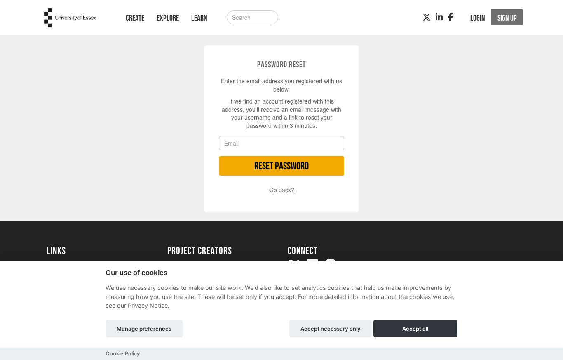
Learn (199, 17)
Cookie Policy (123, 354)
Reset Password (281, 166)
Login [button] (477, 17)
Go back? (281, 190)
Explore (168, 17)
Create (135, 17)
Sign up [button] (507, 17)
